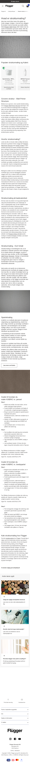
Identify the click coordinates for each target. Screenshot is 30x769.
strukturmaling (10, 538)
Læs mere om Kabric (9, 365)
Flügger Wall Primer (10, 27)
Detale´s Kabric (20, 145)
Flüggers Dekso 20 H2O (15, 234)
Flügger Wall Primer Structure (12, 105)
